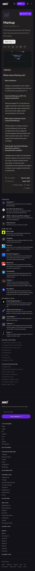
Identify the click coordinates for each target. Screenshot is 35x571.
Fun (3, 439)
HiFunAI (4, 546)
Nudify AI (4, 543)
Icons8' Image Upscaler (8, 482)
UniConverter (6, 492)
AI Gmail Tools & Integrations (10, 374)
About (3, 564)
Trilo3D (4, 520)
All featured (6, 498)
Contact (20, 566)
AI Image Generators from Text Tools (12, 345)
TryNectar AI (5, 477)
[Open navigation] (31, 3)
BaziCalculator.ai (6, 508)
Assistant (7, 70)
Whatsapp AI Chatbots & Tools (10, 379)
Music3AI (4, 513)
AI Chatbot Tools (6, 350)
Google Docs (5, 464)
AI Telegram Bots (6, 366)
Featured (16, 564)
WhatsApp (5, 467)
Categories (9, 564)
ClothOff (4, 538)
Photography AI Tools (8, 360)
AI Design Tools (6, 357)
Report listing (19, 185)
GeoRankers (5, 518)
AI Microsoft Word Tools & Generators (12, 369)
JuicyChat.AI (5, 536)
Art (3, 431)
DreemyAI (4, 551)
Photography (5, 444)
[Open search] (14, 3)
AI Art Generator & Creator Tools (11, 347)
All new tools (6, 526)
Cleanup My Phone (7, 515)
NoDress (4, 541)
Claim (28, 185)
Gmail (3, 462)
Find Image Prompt (7, 523)
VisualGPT (5, 487)
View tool (8, 41)
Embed (28, 188)
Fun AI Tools (5, 355)
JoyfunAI (4, 548)
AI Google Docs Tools (8, 377)
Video (3, 426)
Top (25, 564)
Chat (3, 436)
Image (3, 429)
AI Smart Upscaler (7, 485)
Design (4, 441)
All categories (6, 447)
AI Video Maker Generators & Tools (11, 342)
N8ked (3, 533)
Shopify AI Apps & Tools (8, 384)
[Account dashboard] (27, 3)
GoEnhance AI (6, 490)
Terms (24, 566)
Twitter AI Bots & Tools (8, 371)
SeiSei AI (4, 510)
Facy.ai (3, 495)
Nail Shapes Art (6, 505)
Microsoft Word (6, 457)
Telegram (4, 454)
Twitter (4, 459)
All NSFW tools (6, 554)
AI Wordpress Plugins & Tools (10, 382)
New (21, 564)
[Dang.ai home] (5, 4)
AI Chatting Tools (6, 352)
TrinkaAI (4, 480)
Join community (15, 416)
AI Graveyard (5, 566)
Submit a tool (13, 566)
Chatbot (4, 434)
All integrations (7, 470)
